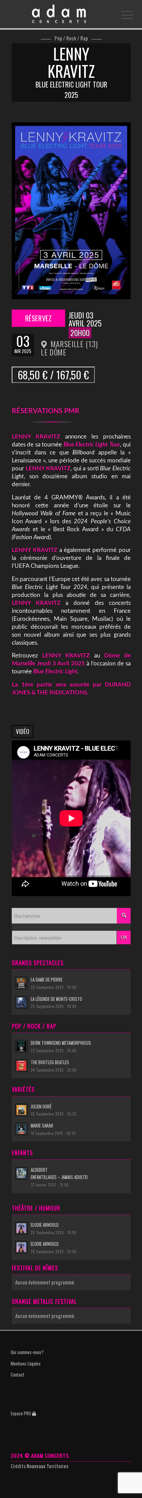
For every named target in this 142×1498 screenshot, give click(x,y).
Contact (17, 1374)
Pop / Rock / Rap (71, 38)
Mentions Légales (26, 1363)
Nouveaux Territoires (47, 1466)
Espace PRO (21, 1413)
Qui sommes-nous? (27, 1352)
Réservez (38, 318)
